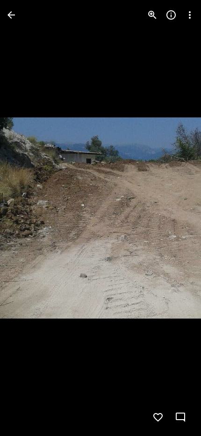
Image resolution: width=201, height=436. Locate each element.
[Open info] (171, 15)
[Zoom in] (152, 15)
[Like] (158, 417)
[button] (26, 218)
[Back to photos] (11, 15)
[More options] (189, 15)
